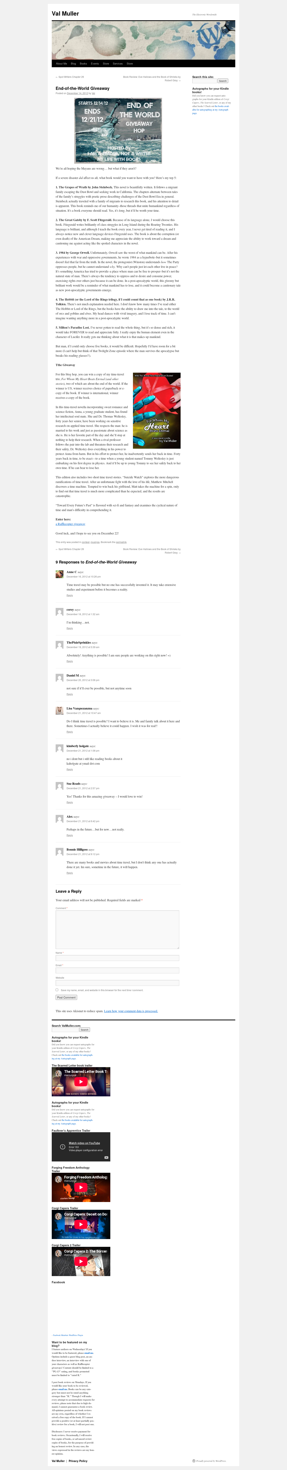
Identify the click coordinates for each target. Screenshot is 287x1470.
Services (118, 63)
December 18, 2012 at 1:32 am (83, 614)
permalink (121, 542)
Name (60, 952)
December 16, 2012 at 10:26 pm (84, 576)
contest (85, 542)
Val (93, 93)
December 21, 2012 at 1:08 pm (83, 750)
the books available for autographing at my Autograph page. (210, 109)
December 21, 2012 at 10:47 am (84, 713)
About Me (61, 63)
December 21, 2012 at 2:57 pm (83, 788)
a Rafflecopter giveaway (70, 524)
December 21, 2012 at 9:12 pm (83, 854)
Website (60, 977)
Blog (73, 63)
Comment (62, 908)
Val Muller (65, 13)
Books (83, 63)
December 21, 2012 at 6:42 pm (83, 821)
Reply (70, 595)
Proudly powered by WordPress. (211, 1460)
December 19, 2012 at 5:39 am (83, 647)
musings (95, 542)
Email (59, 965)
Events (95, 63)
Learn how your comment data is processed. (131, 1011)
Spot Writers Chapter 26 (70, 76)
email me (88, 1353)
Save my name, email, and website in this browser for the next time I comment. (102, 990)
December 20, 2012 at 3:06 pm (83, 680)
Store (106, 63)
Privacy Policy (78, 1461)
